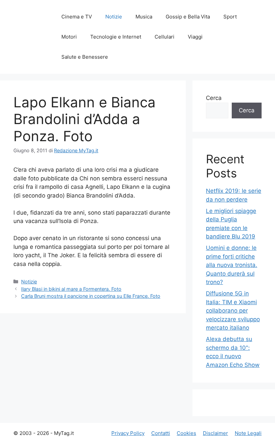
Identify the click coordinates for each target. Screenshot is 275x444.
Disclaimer (215, 433)
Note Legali (248, 433)
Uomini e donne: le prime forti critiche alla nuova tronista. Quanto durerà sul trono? (231, 264)
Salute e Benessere (84, 57)
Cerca (214, 98)
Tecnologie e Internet (115, 37)
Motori (69, 37)
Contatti (160, 433)
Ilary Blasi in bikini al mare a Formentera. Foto (71, 289)
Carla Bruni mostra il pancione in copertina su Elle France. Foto (90, 296)
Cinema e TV (76, 16)
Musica (143, 16)
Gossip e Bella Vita (188, 16)
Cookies (186, 433)
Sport (230, 16)
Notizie (113, 16)
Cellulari (164, 37)
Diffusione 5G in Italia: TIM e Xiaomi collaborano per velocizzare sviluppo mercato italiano (233, 310)
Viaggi (195, 37)
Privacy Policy (128, 433)
